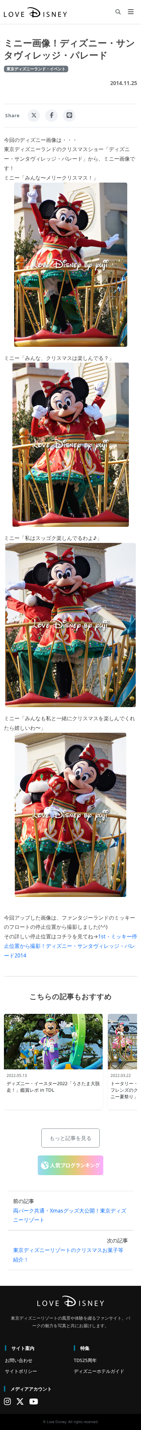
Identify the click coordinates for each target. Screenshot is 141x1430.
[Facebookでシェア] (51, 115)
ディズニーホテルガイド (99, 1371)
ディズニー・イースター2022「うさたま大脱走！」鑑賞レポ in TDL (53, 1086)
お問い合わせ (18, 1360)
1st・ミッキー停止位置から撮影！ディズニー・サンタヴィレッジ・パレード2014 (70, 946)
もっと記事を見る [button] (70, 1138)
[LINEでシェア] (69, 115)
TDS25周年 (85, 1360)
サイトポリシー (21, 1371)
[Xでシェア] (34, 115)
